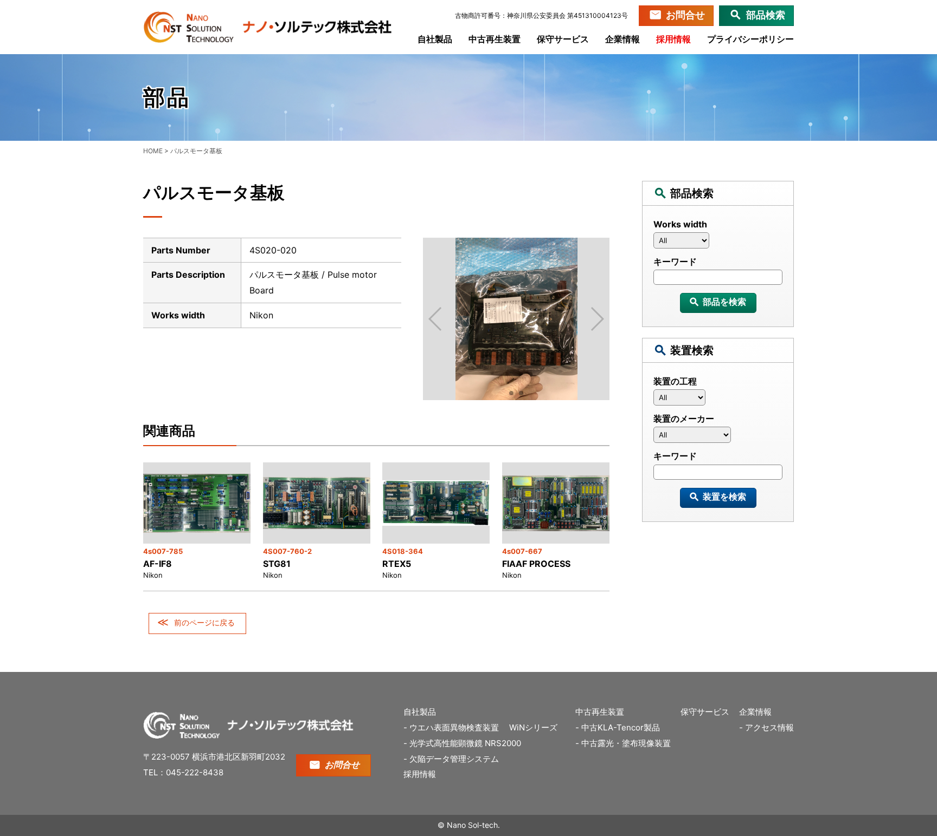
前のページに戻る (204, 622)
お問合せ (685, 15)
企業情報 (622, 39)
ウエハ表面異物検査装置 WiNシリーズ (487, 727)
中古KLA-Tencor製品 (620, 727)
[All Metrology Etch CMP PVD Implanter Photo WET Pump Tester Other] (717, 400)
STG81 (277, 563)
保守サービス (563, 39)
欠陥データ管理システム (454, 759)
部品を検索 (724, 301)
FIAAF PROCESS (536, 563)
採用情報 (673, 39)
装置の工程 (675, 381)
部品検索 (765, 15)
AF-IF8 (157, 563)
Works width (680, 224)
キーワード (675, 261)
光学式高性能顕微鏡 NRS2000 (465, 743)
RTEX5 (396, 563)
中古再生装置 (494, 39)
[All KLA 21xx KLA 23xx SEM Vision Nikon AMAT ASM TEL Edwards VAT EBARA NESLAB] (717, 243)
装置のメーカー (683, 418)
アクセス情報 (769, 727)
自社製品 (435, 39)
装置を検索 (724, 496)
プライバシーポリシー (750, 39)
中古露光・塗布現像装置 (626, 743)
